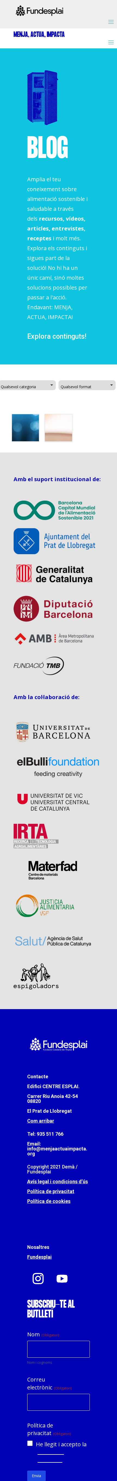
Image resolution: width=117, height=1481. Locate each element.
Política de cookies (48, 1201)
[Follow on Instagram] (38, 1279)
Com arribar (40, 1121)
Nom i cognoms (39, 1362)
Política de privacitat (50, 1191)
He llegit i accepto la (61, 1452)
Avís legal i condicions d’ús (57, 1181)
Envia (36, 1475)
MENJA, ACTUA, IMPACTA (39, 35)
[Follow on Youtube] (62, 1279)
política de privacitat (50, 1456)
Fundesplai (39, 1257)
